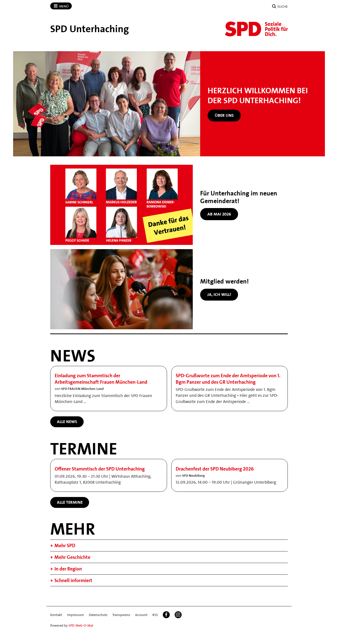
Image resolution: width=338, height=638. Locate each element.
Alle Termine (70, 502)
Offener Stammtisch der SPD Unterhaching (100, 469)
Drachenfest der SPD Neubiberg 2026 (215, 469)
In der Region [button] (68, 569)
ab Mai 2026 (219, 214)
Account (141, 615)
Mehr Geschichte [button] (72, 557)
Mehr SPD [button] (64, 545)
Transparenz (121, 615)
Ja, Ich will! (219, 294)
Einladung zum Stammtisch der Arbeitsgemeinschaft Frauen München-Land (101, 378)
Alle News (67, 421)
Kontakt (56, 615)
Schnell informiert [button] (73, 580)
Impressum (75, 615)
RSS (155, 615)
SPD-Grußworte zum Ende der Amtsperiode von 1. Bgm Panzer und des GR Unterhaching (228, 378)
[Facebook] (166, 614)
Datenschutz (98, 615)
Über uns (224, 115)
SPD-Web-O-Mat (81, 625)
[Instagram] (178, 614)
